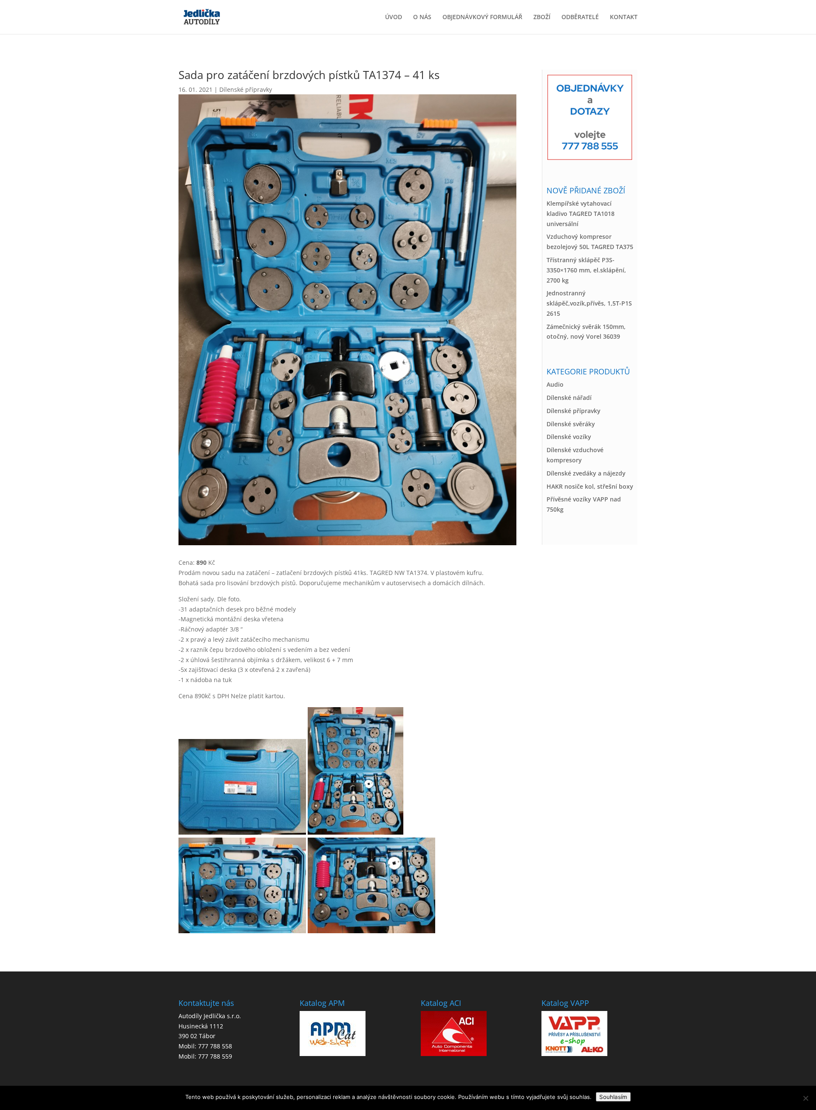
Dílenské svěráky (571, 424)
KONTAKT (624, 17)
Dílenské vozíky (569, 437)
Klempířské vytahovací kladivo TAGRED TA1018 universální (581, 213)
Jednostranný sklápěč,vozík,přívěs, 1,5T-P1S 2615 (589, 303)
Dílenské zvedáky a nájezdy (586, 473)
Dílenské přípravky (245, 89)
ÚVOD (393, 17)
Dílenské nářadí (569, 398)
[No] (805, 1098)
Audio (555, 384)
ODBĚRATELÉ (580, 17)
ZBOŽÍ (541, 17)
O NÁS (422, 17)
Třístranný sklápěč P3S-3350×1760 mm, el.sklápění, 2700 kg (586, 270)
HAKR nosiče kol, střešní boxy (590, 486)
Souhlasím (613, 1096)
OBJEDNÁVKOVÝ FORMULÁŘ (482, 17)
